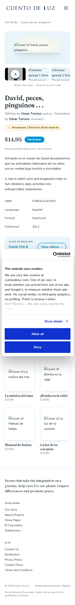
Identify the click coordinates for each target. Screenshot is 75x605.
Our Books (11, 22)
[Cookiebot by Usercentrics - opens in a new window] (53, 254)
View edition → (52, 247)
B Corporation (13, 525)
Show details (53, 321)
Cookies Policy (14, 565)
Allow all (37, 334)
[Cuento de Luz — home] (31, 8)
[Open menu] (66, 8)
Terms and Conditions (19, 570)
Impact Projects (14, 515)
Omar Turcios (31, 113)
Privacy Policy (13, 560)
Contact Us (12, 549)
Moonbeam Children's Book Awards (35, 127)
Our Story (11, 510)
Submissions (13, 530)
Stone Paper (13, 520)
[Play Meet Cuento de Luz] (15, 74)
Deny (37, 347)
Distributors (12, 554)
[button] (38, 74)
